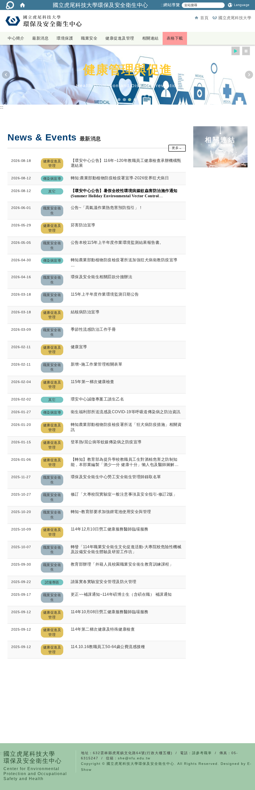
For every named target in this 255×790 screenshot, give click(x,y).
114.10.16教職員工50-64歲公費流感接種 (108, 647)
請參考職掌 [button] (202, 753)
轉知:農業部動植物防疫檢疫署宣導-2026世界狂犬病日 (120, 178)
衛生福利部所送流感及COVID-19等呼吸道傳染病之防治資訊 (126, 412)
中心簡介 (16, 38)
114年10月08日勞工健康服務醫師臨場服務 (109, 612)
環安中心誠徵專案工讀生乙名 (97, 399)
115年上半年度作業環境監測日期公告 (105, 294)
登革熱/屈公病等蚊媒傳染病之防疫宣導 (106, 442)
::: (162, 4)
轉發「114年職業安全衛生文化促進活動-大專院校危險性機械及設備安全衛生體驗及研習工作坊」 (126, 549)
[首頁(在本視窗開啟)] (22, 5)
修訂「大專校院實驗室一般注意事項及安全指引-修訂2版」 (124, 494)
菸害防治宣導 (83, 225)
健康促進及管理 (119, 38)
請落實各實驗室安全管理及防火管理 (103, 582)
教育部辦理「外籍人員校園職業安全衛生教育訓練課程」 (122, 564)
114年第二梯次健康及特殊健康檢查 (103, 629)
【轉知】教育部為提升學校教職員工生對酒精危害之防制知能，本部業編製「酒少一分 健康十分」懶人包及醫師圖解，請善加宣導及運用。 (125, 462)
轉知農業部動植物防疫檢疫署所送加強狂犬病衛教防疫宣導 (124, 260)
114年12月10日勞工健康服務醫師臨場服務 (109, 529)
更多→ (177, 148)
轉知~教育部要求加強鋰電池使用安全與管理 (111, 512)
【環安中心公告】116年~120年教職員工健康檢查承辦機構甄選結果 (126, 163)
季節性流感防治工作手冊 (93, 329)
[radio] (235, 51)
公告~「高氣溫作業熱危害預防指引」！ (107, 207)
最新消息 (40, 38)
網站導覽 (171, 4)
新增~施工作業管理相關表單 (97, 364)
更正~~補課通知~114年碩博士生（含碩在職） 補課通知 (121, 594)
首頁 (204, 18)
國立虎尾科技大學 (234, 18)
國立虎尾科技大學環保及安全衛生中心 (100, 5)
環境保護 (65, 38)
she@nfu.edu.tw (134, 758)
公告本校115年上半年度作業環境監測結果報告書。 (117, 242)
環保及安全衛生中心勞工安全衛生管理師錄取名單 (116, 477)
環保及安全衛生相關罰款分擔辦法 (101, 277)
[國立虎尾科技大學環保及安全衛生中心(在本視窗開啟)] (43, 21)
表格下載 (175, 38)
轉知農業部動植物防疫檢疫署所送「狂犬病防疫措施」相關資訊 (126, 427)
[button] (239, 5)
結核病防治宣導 (85, 312)
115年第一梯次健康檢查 (92, 382)
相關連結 (150, 38)
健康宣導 (79, 347)
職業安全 (89, 38)
